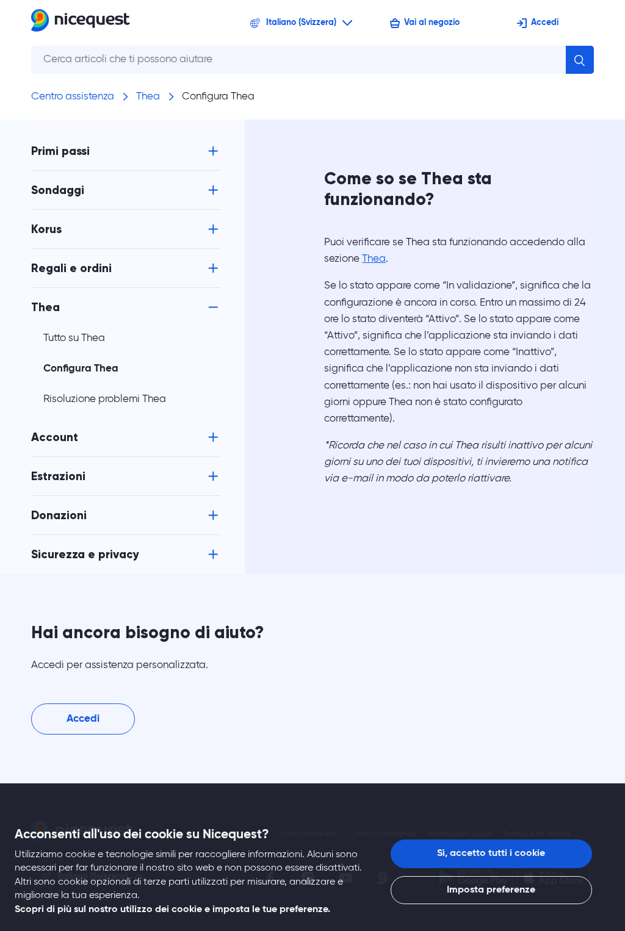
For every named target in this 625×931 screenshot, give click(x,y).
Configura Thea (218, 97)
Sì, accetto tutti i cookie (491, 853)
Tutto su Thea (74, 338)
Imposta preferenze (491, 890)
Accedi (544, 22)
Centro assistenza (72, 97)
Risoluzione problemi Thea (104, 399)
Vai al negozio (432, 22)
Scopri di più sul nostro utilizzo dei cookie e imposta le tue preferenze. (172, 910)
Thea (148, 97)
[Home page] (80, 23)
